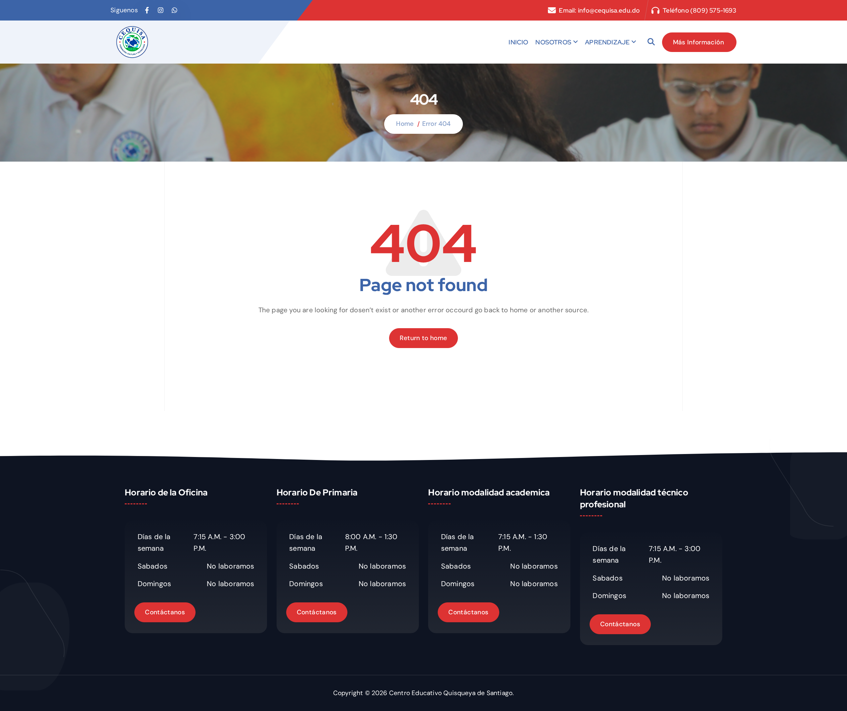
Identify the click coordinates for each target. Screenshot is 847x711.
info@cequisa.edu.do (609, 10)
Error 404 (436, 124)
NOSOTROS (553, 42)
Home (405, 124)
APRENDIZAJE (607, 42)
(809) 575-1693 (713, 10)
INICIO (518, 42)
